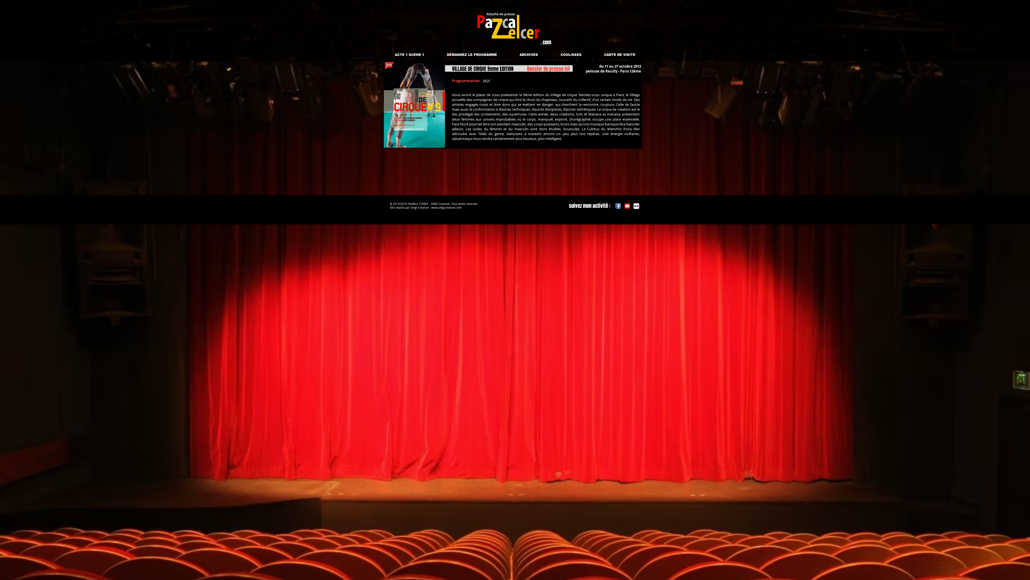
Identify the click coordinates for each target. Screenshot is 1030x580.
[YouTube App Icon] (627, 206)
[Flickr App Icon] (636, 206)
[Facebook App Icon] (618, 206)
